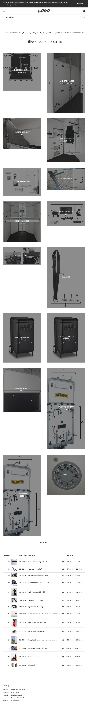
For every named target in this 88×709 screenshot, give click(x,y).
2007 (33, 33)
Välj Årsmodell (25, 33)
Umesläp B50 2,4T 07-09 (58, 33)
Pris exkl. (70, 555)
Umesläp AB (7, 686)
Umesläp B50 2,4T (43, 33)
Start (6, 33)
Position (7, 555)
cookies (33, 2)
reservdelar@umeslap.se (19, 689)
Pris (81, 555)
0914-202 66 (15, 692)
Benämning (32, 555)
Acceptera (80, 3)
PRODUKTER (14, 33)
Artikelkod (23, 555)
